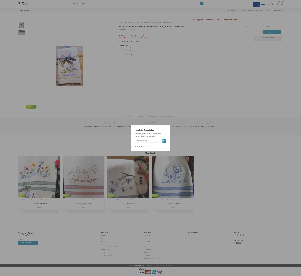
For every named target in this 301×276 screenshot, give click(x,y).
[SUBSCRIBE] (164, 141)
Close (167, 128)
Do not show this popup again (145, 146)
